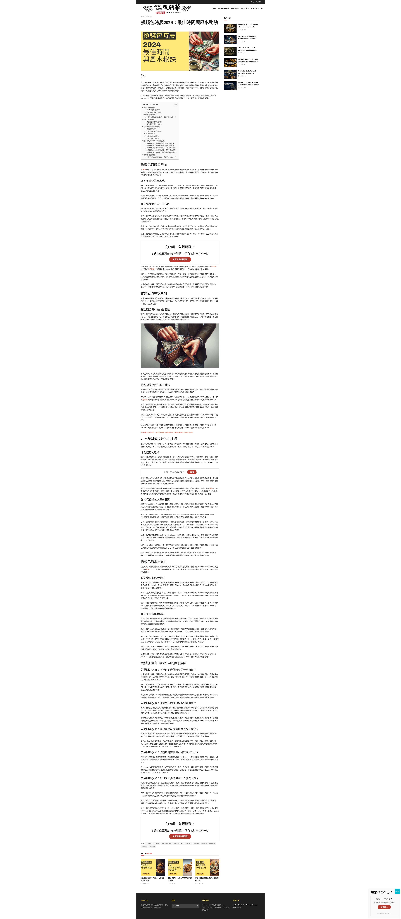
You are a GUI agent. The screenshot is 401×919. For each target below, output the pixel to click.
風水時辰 (152, 846)
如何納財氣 (149, 16)
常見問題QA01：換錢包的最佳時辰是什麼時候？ (161, 143)
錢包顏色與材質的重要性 (154, 122)
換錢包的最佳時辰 (149, 108)
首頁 (214, 8)
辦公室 (145, 400)
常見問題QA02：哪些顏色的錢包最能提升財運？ (161, 145)
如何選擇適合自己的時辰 (154, 112)
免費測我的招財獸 (180, 259)
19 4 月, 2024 (145, 883)
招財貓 (151, 269)
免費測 (192, 472)
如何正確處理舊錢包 (153, 138)
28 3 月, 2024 (200, 883)
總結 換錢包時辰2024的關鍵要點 (153, 141)
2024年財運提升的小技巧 (151, 127)
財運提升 (188, 843)
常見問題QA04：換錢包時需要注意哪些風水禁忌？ (162, 150)
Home (142, 16)
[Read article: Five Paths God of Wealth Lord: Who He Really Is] (230, 74)
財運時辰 (196, 843)
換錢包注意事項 (178, 843)
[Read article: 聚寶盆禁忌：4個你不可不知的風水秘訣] (180, 867)
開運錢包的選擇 (151, 129)
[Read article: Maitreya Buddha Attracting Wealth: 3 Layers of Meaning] (230, 62)
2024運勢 (148, 843)
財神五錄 (234, 8)
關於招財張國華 (223, 8)
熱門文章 (244, 8)
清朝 (211, 488)
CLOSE (397, 891)
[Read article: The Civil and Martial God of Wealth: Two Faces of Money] (230, 85)
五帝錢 (213, 266)
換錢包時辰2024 (167, 843)
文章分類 (254, 8)
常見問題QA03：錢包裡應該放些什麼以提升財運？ (162, 148)
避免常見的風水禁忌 (153, 136)
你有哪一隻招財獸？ (150, 115)
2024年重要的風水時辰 (153, 110)
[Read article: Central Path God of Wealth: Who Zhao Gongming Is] (230, 28)
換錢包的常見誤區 (149, 134)
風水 (144, 170)
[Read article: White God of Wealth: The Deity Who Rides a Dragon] (230, 51)
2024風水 (156, 843)
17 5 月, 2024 (172, 883)
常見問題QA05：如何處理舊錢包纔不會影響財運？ (162, 152)
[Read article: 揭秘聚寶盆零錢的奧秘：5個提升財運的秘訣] (153, 867)
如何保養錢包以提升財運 (154, 131)
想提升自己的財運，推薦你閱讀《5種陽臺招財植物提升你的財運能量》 (167, 432)
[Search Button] (262, 8)
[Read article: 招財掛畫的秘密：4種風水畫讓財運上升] (207, 867)
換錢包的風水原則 (149, 119)
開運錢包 (144, 846)
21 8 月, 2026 (242, 29)
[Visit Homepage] (170, 8)
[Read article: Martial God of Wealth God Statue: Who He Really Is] (230, 39)
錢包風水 (204, 843)
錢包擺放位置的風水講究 (154, 124)
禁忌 (147, 569)
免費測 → (384, 907)
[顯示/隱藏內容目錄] (174, 104)
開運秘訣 (212, 843)
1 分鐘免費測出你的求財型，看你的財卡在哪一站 (161, 117)
